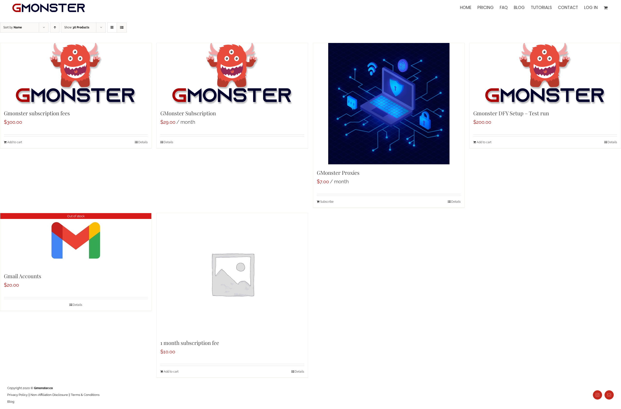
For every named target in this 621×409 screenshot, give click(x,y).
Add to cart (14, 142)
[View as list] (121, 27)
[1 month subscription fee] (232, 273)
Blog (10, 401)
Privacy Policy (17, 395)
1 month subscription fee (189, 342)
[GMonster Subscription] (232, 74)
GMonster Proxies (338, 172)
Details (143, 142)
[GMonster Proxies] (388, 103)
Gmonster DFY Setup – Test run (511, 113)
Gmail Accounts (22, 276)
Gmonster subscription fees (37, 113)
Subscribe (327, 201)
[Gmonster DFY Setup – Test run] (545, 74)
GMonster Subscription (188, 113)
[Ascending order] (54, 28)
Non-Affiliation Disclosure (49, 395)
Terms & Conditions (85, 395)
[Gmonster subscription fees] (75, 74)
